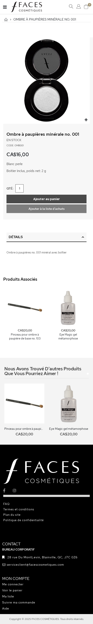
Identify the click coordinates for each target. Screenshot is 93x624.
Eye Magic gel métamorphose (68, 336)
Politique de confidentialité (23, 520)
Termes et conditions (18, 509)
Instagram (17, 490)
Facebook (7, 490)
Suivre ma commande (18, 602)
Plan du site (12, 515)
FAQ (6, 504)
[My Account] (78, 6)
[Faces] (31, 7)
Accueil (5, 19)
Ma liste (8, 596)
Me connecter (13, 584)
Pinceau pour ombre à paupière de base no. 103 (25, 336)
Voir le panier (12, 590)
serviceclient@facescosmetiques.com (35, 565)
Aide (5, 608)
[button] (86, 120)
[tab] (46, 237)
